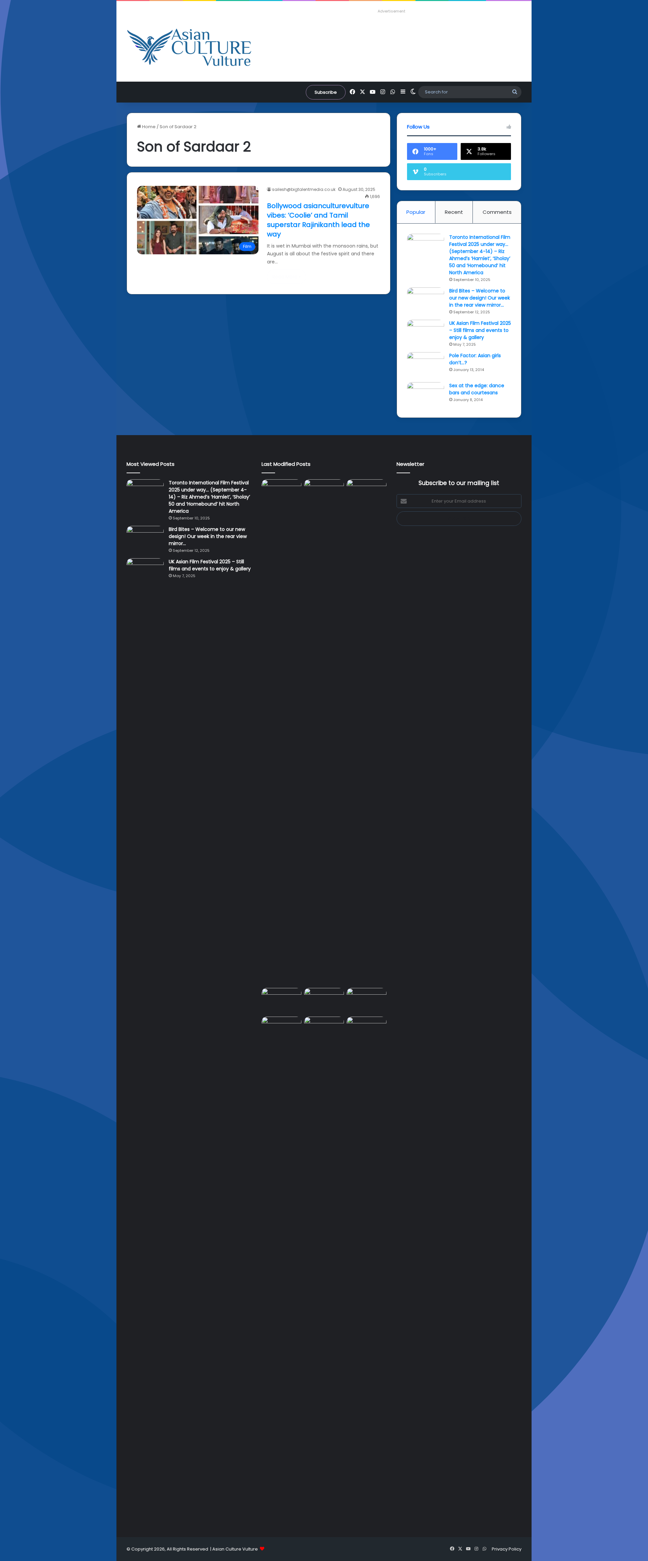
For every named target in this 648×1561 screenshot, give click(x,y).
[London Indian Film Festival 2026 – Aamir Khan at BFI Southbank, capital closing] (324, 1270)
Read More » (286, 276)
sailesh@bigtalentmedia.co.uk (303, 189)
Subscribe (326, 92)
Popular (415, 212)
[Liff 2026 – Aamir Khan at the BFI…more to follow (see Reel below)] (366, 1001)
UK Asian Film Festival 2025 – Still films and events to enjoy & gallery (480, 330)
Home (148, 126)
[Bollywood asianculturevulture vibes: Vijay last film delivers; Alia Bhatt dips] (281, 999)
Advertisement (391, 11)
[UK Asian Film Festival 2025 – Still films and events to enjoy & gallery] (425, 332)
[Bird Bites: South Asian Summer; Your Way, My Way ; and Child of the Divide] (366, 1028)
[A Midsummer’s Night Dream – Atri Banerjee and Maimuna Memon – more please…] (281, 1028)
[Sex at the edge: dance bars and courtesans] (425, 394)
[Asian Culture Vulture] (189, 48)
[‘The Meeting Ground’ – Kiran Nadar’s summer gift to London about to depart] (324, 732)
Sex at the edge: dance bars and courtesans (476, 389)
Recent (454, 212)
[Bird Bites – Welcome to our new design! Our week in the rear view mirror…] (425, 300)
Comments (497, 212)
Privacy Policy (506, 1549)
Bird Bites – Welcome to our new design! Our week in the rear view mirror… (479, 297)
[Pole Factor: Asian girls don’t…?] (425, 364)
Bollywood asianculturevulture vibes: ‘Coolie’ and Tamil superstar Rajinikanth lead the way (318, 220)
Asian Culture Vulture (235, 1549)
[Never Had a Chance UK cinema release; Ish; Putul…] (366, 732)
